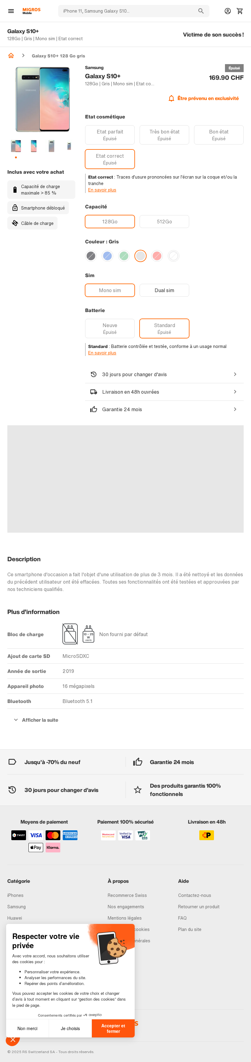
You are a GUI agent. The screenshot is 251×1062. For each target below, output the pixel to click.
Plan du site (189, 929)
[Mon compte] (227, 11)
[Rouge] (157, 256)
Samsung (16, 906)
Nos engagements (126, 906)
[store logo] (31, 11)
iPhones (15, 895)
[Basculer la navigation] (11, 11)
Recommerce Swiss (127, 895)
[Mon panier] (240, 11)
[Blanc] (173, 256)
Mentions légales (125, 918)
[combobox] (125, 11)
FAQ (182, 918)
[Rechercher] (201, 11)
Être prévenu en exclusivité (208, 98)
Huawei (14, 918)
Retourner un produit (198, 906)
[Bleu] (107, 256)
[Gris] (140, 256)
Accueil (11, 55)
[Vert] (124, 256)
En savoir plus (102, 190)
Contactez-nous (194, 895)
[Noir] (91, 256)
